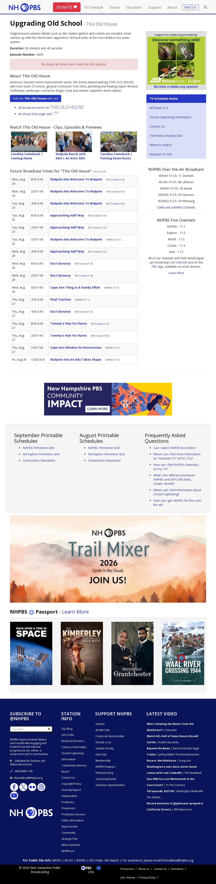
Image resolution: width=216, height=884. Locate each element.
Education (134, 7)
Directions (177, 869)
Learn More (176, 273)
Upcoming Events (106, 779)
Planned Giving (104, 773)
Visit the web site (35, 98)
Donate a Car (103, 742)
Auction (100, 724)
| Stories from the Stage (173, 748)
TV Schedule (93, 7)
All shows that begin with (38, 114)
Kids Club (101, 754)
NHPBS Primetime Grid (38, 448)
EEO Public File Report (104, 860)
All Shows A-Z (159, 108)
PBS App (157, 267)
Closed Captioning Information (170, 117)
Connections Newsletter (39, 460)
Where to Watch (161, 145)
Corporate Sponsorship (110, 736)
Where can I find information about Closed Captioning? (177, 492)
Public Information (73, 820)
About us (143, 869)
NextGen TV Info (161, 154)
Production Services (73, 814)
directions (25, 764)
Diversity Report (71, 790)
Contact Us (157, 126)
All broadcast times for (51, 108)
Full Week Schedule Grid (166, 136)
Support (154, 7)
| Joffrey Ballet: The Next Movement (173, 754)
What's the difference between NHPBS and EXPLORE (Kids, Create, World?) (174, 479)
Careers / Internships (74, 747)
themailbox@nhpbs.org (28, 778)
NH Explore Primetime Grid (41, 454)
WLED (69, 860)
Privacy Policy (147, 877)
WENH (56, 860)
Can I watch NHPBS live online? (174, 448)
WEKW (80, 860)
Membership (103, 760)
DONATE (65, 7)
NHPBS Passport (105, 766)
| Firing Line (169, 760)
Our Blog (67, 729)
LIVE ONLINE (178, 262)
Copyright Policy (71, 784)
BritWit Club (103, 730)
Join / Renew (128, 877)
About (172, 7)
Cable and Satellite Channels (176, 207)
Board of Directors (73, 741)
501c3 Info (68, 735)
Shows (114, 7)
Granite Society (104, 748)
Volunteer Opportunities (110, 785)
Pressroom (68, 808)
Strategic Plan (70, 839)
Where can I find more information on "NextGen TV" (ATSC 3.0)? (177, 456)
